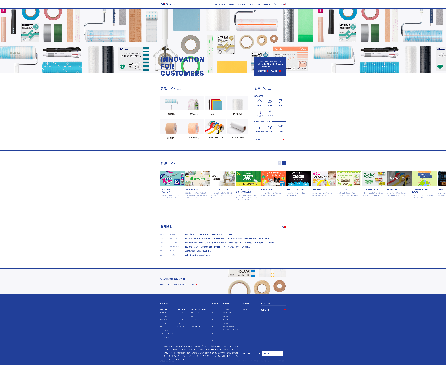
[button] (284, 163)
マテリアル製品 (165, 337)
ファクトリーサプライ (166, 334)
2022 (213, 323)
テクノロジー (275, 71)
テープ (179, 316)
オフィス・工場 (164, 285)
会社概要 (226, 316)
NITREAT (163, 327)
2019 (213, 334)
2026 (213, 309)
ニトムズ (169, 4)
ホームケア (180, 313)
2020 (213, 330)
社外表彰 (226, 323)
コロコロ (163, 313)
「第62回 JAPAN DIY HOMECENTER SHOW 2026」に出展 (211, 234)
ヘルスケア (180, 320)
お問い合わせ (255, 4)
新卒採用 (246, 309)
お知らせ (231, 4)
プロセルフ (163, 316)
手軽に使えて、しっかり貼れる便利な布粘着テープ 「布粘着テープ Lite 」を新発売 (219, 247)
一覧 (282, 227)
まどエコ (163, 323)
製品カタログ (260, 139)
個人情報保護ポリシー (177, 359)
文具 (178, 323)
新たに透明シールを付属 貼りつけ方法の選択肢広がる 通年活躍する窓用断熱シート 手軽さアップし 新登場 (229, 238)
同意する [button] (267, 353)
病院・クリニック (179, 285)
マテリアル (192, 285)
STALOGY (163, 320)
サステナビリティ (228, 320)
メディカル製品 (165, 330)
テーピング (180, 327)
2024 (213, 316)
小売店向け (265, 310)
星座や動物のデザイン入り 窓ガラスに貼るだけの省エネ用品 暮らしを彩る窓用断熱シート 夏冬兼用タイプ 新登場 (231, 242)
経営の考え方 (262, 71)
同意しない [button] (246, 353)
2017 (213, 341)
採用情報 (266, 4)
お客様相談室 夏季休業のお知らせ (198, 251)
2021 (213, 327)
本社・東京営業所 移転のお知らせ (197, 255)
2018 (213, 337)
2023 (213, 320)
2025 (213, 313)
